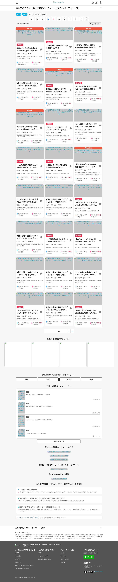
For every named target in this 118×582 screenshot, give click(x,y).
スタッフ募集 (18, 556)
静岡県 (31, 517)
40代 (91, 379)
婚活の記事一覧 (59, 441)
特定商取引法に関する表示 (44, 559)
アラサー (70, 379)
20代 (26, 379)
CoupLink (63, 553)
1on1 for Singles (65, 559)
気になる (93, 3)
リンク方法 (17, 559)
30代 (48, 379)
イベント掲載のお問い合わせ (22, 568)
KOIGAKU (63, 556)
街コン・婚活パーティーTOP (23, 517)
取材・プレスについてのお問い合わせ (24, 565)
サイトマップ (18, 562)
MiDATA (63, 562)
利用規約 (40, 553)
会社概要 (17, 553)
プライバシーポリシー (43, 556)
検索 (100, 3)
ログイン (96, 3)
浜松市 (36, 517)
